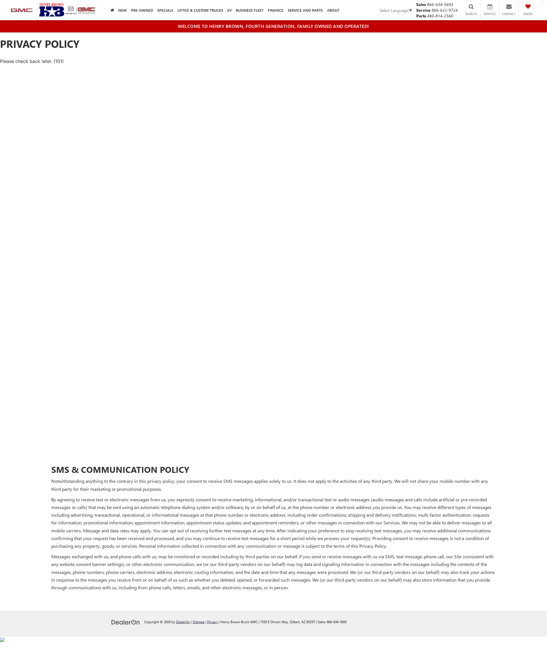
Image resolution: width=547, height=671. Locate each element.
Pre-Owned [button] (142, 10)
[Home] (112, 10)
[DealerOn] (125, 621)
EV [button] (229, 10)
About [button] (333, 10)
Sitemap (199, 621)
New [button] (122, 10)
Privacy (212, 621)
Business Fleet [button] (250, 10)
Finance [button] (275, 10)
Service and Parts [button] (305, 10)
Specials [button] (165, 10)
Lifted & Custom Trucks (200, 10)
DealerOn (183, 621)
